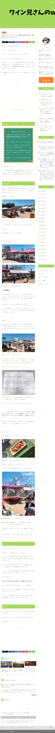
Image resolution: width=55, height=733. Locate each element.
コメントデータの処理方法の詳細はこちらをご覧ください (18, 721)
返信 (35, 695)
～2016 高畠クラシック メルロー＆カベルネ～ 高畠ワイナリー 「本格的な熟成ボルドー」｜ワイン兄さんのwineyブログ (47, 165)
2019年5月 (46, 252)
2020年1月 (46, 228)
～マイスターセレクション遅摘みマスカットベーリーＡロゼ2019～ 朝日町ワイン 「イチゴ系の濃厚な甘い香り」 (46, 112)
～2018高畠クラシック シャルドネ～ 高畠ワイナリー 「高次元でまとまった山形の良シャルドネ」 (47, 160)
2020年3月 (46, 221)
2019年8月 (46, 242)
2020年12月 (46, 198)
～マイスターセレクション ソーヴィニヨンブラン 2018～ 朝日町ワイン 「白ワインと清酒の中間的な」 (47, 128)
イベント (4, 32)
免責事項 (11, 731)
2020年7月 (46, 208)
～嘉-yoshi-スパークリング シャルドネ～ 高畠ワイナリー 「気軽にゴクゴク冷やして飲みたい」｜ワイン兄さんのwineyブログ (47, 177)
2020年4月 (46, 218)
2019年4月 (46, 256)
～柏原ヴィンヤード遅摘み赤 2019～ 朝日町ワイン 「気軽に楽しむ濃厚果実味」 (47, 120)
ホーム (7, 26)
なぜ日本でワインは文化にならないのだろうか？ (47, 142)
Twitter (34, 26)
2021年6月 (46, 191)
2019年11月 (46, 232)
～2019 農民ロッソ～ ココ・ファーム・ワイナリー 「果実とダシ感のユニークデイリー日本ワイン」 (46, 102)
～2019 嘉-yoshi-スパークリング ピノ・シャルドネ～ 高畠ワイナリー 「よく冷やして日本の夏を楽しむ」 (47, 172)
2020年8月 (46, 204)
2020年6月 (46, 211)
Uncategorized (46, 270)
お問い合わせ (47, 26)
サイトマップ (5, 731)
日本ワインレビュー (46, 284)
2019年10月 (46, 235)
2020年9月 (46, 201)
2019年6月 (46, 249)
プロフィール (21, 26)
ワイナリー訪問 (46, 277)
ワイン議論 (46, 280)
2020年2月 (46, 225)
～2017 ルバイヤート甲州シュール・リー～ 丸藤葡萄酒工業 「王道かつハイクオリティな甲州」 (47, 154)
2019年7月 (46, 245)
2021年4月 (46, 194)
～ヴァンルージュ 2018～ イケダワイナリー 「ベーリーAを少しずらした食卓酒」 (46, 94)
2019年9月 (46, 239)
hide (23, 110)
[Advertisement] (18, 93)
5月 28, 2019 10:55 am (5, 687)
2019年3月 (46, 259)
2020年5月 (46, 215)
